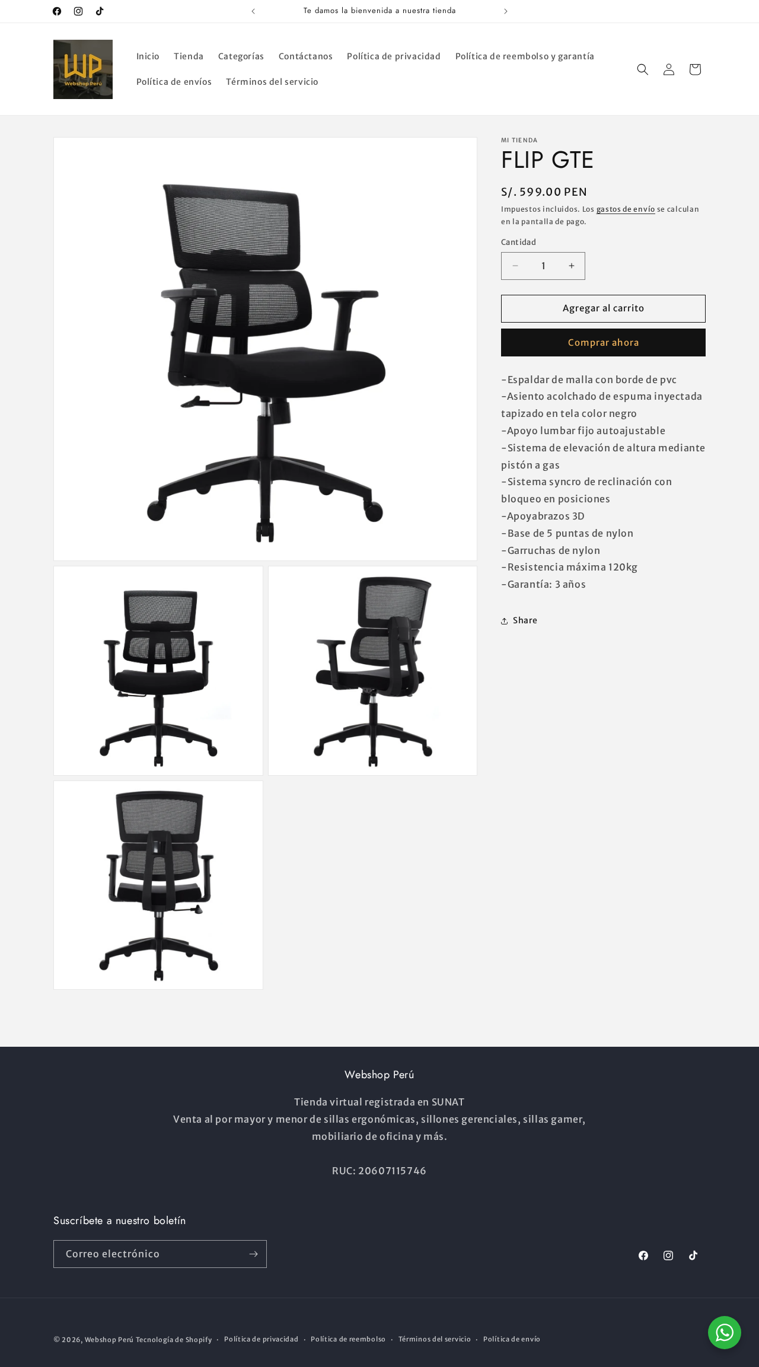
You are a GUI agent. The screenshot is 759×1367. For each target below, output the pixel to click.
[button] (643, 69)
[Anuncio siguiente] (506, 11)
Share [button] (525, 620)
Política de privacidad (261, 1339)
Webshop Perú (109, 1340)
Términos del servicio (434, 1339)
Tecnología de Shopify (174, 1340)
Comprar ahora (603, 342)
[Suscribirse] (253, 1254)
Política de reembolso (348, 1339)
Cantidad (518, 242)
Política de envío (512, 1339)
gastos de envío (626, 209)
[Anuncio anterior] (253, 11)
